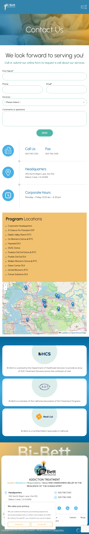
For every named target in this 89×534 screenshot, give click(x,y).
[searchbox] (44, 102)
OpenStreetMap (78, 332)
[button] (44, 305)
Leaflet (64, 332)
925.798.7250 (31, 153)
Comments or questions (13, 109)
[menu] (84, 7)
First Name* (8, 71)
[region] (30, 515)
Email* (49, 84)
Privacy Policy (58, 530)
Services (6, 97)
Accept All (42, 524)
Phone (5, 84)
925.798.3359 (51, 153)
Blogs (83, 517)
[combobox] (44, 102)
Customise (19, 524)
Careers (72, 517)
